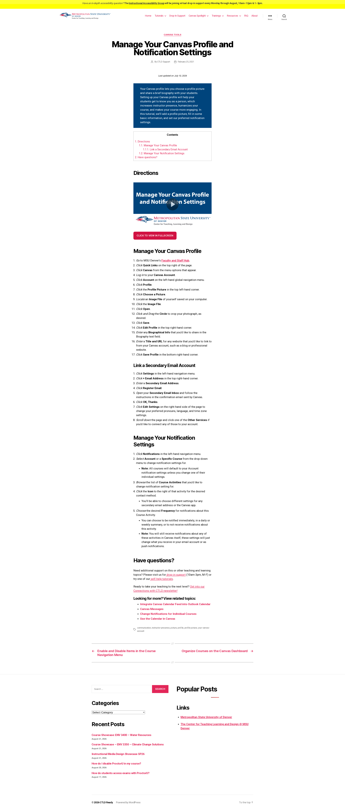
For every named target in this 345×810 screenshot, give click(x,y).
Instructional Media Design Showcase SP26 (118, 754)
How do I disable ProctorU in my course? (116, 763)
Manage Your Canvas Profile (158, 145)
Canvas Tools (172, 35)
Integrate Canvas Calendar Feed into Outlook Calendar (175, 604)
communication (144, 628)
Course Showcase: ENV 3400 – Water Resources (121, 735)
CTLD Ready (106, 802)
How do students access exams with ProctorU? (120, 773)
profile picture (190, 628)
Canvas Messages (151, 609)
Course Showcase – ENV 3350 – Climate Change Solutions (128, 744)
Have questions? (146, 157)
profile (181, 628)
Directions (142, 141)
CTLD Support (163, 61)
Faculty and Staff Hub (175, 260)
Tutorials (159, 15)
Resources (232, 15)
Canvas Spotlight (197, 15)
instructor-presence (161, 628)
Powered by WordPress (128, 802)
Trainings (216, 15)
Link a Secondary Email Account (165, 149)
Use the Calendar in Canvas (157, 618)
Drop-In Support (177, 15)
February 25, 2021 (186, 61)
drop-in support (176, 574)
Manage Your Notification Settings (161, 153)
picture (173, 628)
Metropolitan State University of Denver (206, 717)
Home (148, 15)
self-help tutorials (161, 578)
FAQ (246, 15)
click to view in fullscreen (155, 235)
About (254, 15)
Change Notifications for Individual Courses (168, 613)
